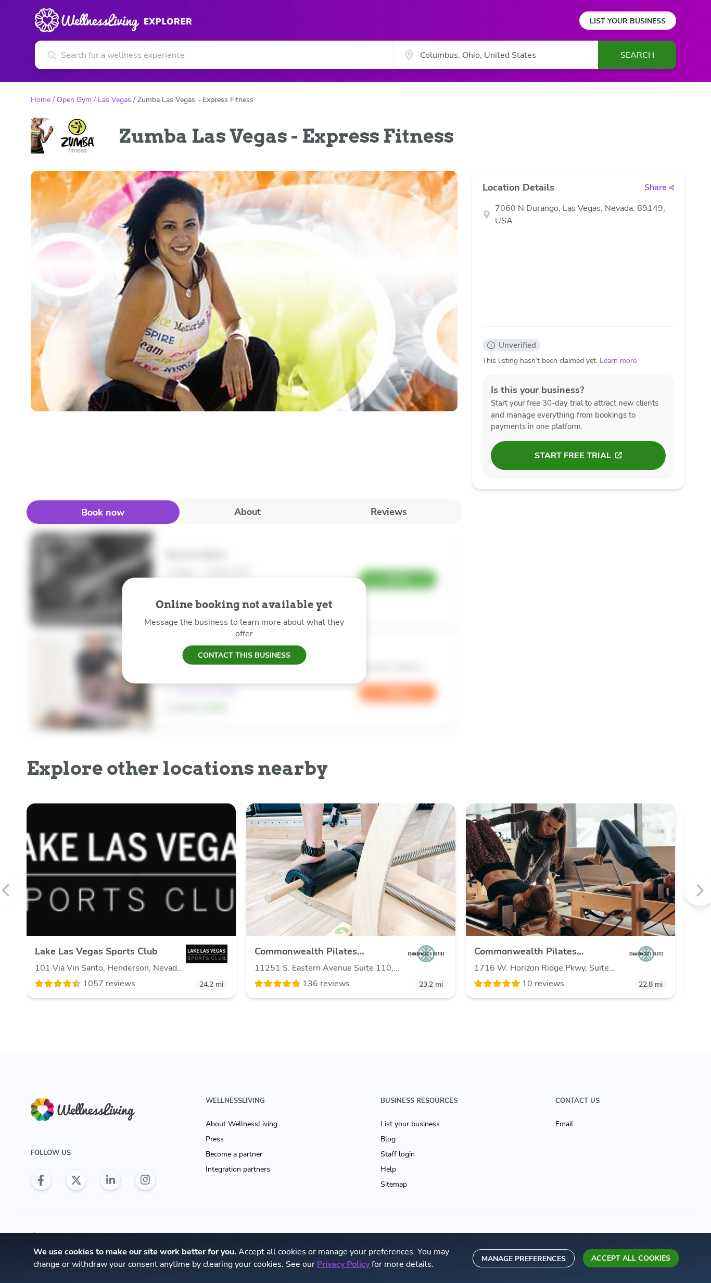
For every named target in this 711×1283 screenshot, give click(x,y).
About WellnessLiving (241, 1124)
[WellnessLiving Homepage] (93, 1110)
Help (388, 1169)
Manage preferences (523, 1259)
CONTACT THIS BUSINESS (244, 655)
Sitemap (393, 1184)
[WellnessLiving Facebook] (41, 1180)
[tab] (103, 512)
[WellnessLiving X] (76, 1180)
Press (215, 1139)
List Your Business (628, 21)
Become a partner (234, 1154)
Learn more (618, 361)
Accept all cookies (630, 1258)
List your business (410, 1124)
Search (637, 55)
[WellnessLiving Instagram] (145, 1180)
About (247, 512)
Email (564, 1124)
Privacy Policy (343, 1264)
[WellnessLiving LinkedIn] (110, 1180)
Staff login (397, 1154)
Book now (102, 512)
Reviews (389, 512)
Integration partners (238, 1169)
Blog (388, 1139)
